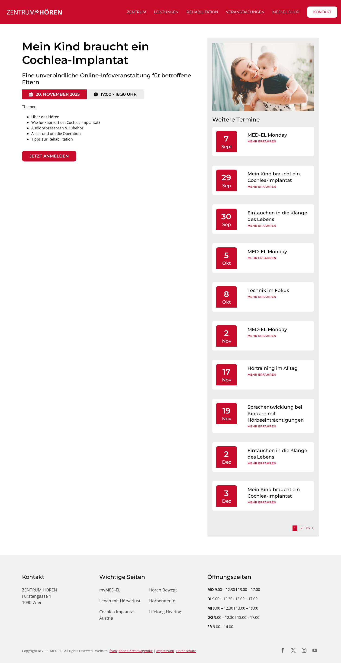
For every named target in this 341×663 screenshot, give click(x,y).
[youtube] (315, 650)
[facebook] (283, 650)
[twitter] (293, 650)
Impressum (165, 651)
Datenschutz (186, 651)
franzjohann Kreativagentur (131, 651)
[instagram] (304, 650)
